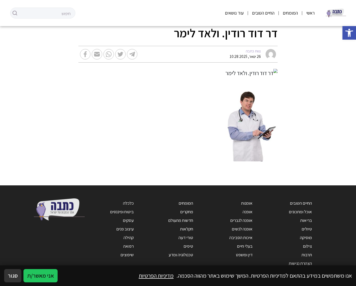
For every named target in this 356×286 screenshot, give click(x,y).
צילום (307, 246)
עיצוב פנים (125, 229)
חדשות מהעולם (180, 220)
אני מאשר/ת (40, 275)
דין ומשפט (244, 255)
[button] (349, 33)
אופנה (248, 212)
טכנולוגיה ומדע (181, 255)
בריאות (306, 220)
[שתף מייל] (97, 54)
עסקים (128, 220)
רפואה (128, 246)
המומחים (290, 13)
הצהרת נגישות (300, 263)
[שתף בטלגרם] (132, 54)
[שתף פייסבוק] (85, 54)
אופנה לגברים (241, 220)
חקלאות (186, 229)
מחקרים (186, 212)
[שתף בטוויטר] (120, 54)
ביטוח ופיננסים (122, 212)
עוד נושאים (234, 13)
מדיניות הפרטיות (156, 275)
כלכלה (128, 203)
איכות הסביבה (241, 237)
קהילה (129, 237)
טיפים (188, 246)
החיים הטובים (263, 13)
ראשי (310, 13)
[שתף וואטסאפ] (108, 54)
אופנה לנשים (242, 229)
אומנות (247, 203)
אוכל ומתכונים (300, 212)
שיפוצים (127, 255)
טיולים (307, 229)
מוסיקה (306, 237)
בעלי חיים (245, 246)
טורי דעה (186, 237)
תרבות (307, 255)
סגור (13, 275)
